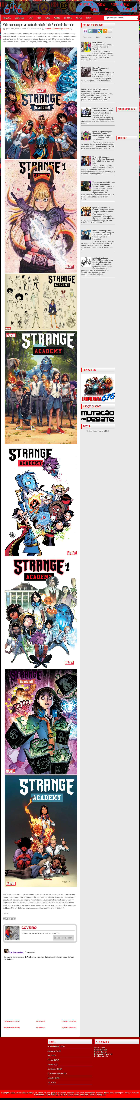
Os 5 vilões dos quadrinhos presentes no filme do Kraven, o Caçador (103, 46)
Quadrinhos (64, 29)
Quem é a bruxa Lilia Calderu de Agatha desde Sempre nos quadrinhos (103, 210)
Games (50, 1064)
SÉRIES (39, 17)
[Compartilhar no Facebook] (12, 918)
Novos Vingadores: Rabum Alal (100, 69)
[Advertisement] (98, 325)
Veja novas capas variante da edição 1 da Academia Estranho (38, 24)
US (49, 1082)
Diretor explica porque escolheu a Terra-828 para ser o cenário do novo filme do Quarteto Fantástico (103, 235)
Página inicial (40, 1021)
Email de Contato (101, 1056)
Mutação (79, 17)
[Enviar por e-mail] (4, 918)
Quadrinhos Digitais (55, 1073)
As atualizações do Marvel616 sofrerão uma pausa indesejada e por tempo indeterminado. (102, 261)
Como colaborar (100, 1052)
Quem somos (99, 1048)
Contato (89, 17)
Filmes (50, 1060)
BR (49, 1055)
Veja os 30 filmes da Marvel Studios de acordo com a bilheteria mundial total (103, 160)
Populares (87, 37)
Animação (52, 1051)
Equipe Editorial (100, 1050)
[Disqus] (40, 982)
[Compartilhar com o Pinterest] (14, 918)
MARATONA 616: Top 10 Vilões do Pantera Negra (102, 109)
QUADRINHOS (19, 17)
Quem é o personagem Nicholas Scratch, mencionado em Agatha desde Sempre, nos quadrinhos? (102, 136)
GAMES (47, 17)
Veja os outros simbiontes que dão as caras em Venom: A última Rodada (103, 184)
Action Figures (53, 1046)
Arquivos (108, 37)
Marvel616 (7, 17)
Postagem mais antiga (69, 1021)
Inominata (68, 17)
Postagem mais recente (12, 1021)
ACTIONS (57, 17)
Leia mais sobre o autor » (63, 938)
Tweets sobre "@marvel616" (98, 431)
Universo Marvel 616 (24, 1093)
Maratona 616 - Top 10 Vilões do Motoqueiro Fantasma (94, 90)
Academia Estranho (52, 29)
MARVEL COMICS (57, 1095)
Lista (98, 37)
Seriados (51, 1078)
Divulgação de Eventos (103, 1054)
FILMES (30, 17)
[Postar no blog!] (6, 918)
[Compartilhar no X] (9, 918)
